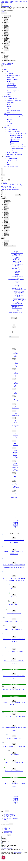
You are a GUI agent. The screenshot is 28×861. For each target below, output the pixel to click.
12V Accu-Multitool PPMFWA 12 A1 (14, 763)
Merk (5, 819)
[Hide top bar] (2, 4)
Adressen (14, 184)
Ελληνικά (6, 50)
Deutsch (6, 22)
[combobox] (8, 195)
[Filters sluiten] (14, 325)
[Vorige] (2, 66)
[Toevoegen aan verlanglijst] (14, 538)
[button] (17, 251)
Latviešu (6, 33)
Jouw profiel (9, 184)
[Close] (2, 193)
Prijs (13, 327)
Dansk (5, 20)
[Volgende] (2, 169)
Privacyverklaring (8, 828)
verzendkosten (17, 852)
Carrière (6, 821)
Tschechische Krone (9, 60)
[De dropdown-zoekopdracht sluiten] (19, 195)
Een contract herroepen (6, 848)
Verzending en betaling (9, 815)
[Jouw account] (2, 178)
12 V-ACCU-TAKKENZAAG (14, 613)
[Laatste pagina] (15, 529)
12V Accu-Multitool (14, 755)
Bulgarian (6, 17)
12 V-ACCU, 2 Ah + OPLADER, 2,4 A (14, 621)
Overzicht (3, 184)
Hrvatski (6, 30)
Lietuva (6, 35)
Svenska (6, 48)
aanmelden (4, 183)
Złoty (6, 59)
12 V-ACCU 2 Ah (14, 588)
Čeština (6, 19)
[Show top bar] (2, 191)
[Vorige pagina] (15, 519)
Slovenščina (7, 16)
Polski (5, 40)
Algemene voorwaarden (10, 826)
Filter (15, 318)
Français (6, 28)
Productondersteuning (9, 814)
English (6, 25)
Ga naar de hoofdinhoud (7, 1)
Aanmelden (4, 63)
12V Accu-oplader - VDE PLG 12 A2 (14, 771)
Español (6, 27)
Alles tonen (14, 497)
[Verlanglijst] (1, 176)
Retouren (8, 186)
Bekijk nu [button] (3, 11)
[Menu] (2, 171)
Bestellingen (20, 184)
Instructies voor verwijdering (11, 818)
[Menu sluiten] (9, 180)
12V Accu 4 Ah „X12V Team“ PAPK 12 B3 (14, 690)
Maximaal (14, 332)
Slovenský (6, 45)
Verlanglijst (3, 186)
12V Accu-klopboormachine (14, 738)
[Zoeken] (3, 175)
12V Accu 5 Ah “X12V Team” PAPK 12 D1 (14, 716)
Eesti (5, 24)
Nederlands (6, 38)
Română (6, 43)
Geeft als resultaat (8, 817)
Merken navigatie (15, 337)
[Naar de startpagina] (6, 6)
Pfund (6, 55)
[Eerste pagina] (15, 517)
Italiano (6, 32)
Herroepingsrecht (8, 831)
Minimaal (14, 328)
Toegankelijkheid (8, 832)
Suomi (5, 46)
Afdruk (5, 829)
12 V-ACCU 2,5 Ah (14, 605)
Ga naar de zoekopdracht (19, 1)
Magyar (6, 37)
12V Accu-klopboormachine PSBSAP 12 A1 (14, 746)
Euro (5, 57)
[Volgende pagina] (15, 527)
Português (6, 41)
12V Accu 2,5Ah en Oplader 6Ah (14, 651)
